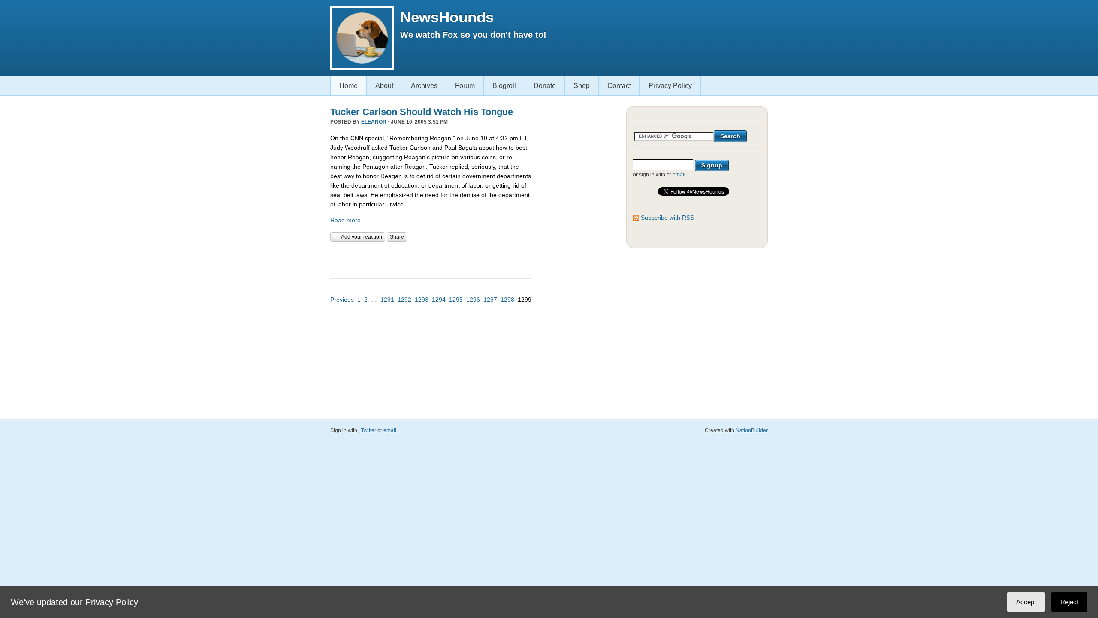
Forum (465, 85)
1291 (387, 299)
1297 (490, 299)
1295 (456, 299)
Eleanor (373, 122)
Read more (345, 220)
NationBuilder (752, 430)
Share (397, 237)
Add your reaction (361, 237)
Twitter (368, 430)
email (679, 175)
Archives (424, 85)
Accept (1026, 602)
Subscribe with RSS (667, 217)
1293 (421, 299)
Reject (1069, 602)
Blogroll (504, 85)
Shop (581, 85)
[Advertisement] (430, 259)
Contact (619, 85)
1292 (404, 299)
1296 (473, 299)
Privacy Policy (670, 85)
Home (348, 85)
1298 (507, 299)
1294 (439, 299)
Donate (545, 85)
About (384, 85)
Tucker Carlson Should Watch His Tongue (421, 111)
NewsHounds (447, 17)
